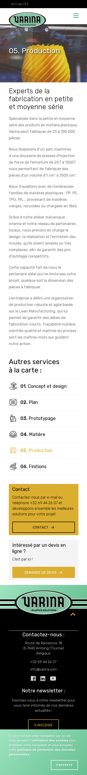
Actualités (20, 4)
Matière (32, 434)
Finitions (33, 466)
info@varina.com (43, 669)
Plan (29, 402)
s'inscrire (43, 725)
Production (36, 450)
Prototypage (38, 418)
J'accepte (64, 765)
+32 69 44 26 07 (43, 662)
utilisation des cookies (50, 740)
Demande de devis (41, 573)
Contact (41, 528)
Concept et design (43, 386)
